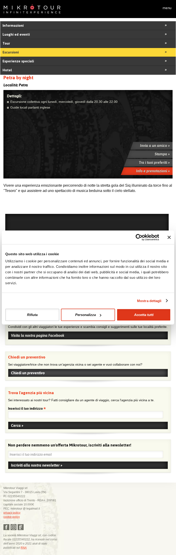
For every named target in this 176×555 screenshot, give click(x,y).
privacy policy (11, 512)
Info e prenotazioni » (153, 171)
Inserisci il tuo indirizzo (26, 409)
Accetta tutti (144, 315)
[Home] (32, 8)
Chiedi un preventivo (28, 373)
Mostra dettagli (149, 301)
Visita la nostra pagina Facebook (37, 335)
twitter (13, 527)
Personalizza (85, 315)
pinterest (21, 527)
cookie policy (11, 516)
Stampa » (162, 154)
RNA (24, 547)
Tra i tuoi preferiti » (154, 162)
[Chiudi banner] (169, 237)
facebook (6, 527)
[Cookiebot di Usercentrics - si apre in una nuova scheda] (139, 237)
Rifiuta (32, 315)
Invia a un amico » (155, 145)
